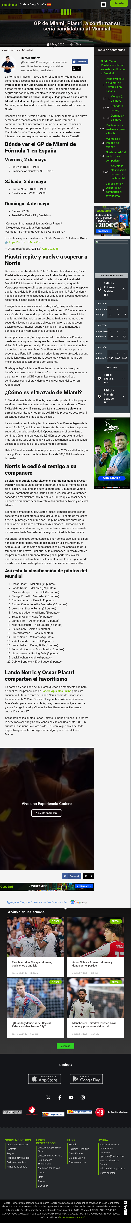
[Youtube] (71, 1097)
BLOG (71, 1140)
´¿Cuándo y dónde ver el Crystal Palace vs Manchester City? (31, 1024)
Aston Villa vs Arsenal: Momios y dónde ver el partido (92, 964)
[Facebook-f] (59, 1097)
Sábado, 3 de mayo (117, 108)
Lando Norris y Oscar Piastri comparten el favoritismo (114, 190)
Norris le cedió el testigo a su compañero (116, 156)
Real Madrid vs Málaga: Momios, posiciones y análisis (32, 964)
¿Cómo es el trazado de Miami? (113, 143)
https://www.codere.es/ (72, 1217)
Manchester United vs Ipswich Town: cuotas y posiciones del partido (94, 1024)
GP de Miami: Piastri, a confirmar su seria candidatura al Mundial (113, 67)
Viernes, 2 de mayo (116, 98)
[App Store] (44, 1079)
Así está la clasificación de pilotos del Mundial (118, 172)
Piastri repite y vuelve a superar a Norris (116, 129)
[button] (103, 4)
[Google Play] (86, 1079)
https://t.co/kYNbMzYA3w (25, 242)
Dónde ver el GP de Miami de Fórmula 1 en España (115, 85)
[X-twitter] (48, 1097)
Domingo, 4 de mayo (118, 117)
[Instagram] (82, 1097)
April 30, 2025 (50, 248)
